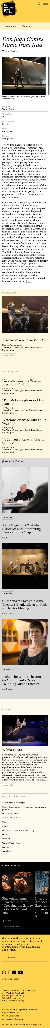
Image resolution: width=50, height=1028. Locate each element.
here (28, 246)
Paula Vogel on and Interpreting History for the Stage (21, 529)
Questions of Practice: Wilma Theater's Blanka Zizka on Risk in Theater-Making (24, 604)
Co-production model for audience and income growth (24, 808)
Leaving (5, 847)
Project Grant (9, 26)
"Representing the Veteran (21, 382)
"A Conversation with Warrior (24, 441)
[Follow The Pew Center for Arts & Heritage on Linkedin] (14, 973)
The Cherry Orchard (11, 817)
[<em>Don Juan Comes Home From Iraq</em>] (25, 314)
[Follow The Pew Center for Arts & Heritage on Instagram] (4, 973)
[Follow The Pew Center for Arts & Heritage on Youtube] (20, 973)
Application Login (10, 978)
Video (8, 920)
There (5, 822)
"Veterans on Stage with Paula (24, 421)
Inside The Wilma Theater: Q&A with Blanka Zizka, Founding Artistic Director (21, 680)
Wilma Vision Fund (11, 842)
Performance (26, 26)
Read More (7, 538)
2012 (4, 116)
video (27, 272)
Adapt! (5, 826)
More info (8, 785)
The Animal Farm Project (14, 802)
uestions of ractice (13, 461)
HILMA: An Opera (10, 813)
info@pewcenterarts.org (13, 1000)
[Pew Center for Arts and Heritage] (8, 9)
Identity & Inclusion (12, 926)
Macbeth (6, 838)
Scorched (6, 851)
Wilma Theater (10, 51)
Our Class (7, 834)
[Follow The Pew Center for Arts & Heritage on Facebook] (9, 973)
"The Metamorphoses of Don (23, 401)
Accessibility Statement (13, 1019)
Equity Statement (10, 1013)
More (8, 355)
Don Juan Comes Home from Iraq (18, 830)
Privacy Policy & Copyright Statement (19, 1009)
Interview (7, 517)
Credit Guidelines (10, 1016)
